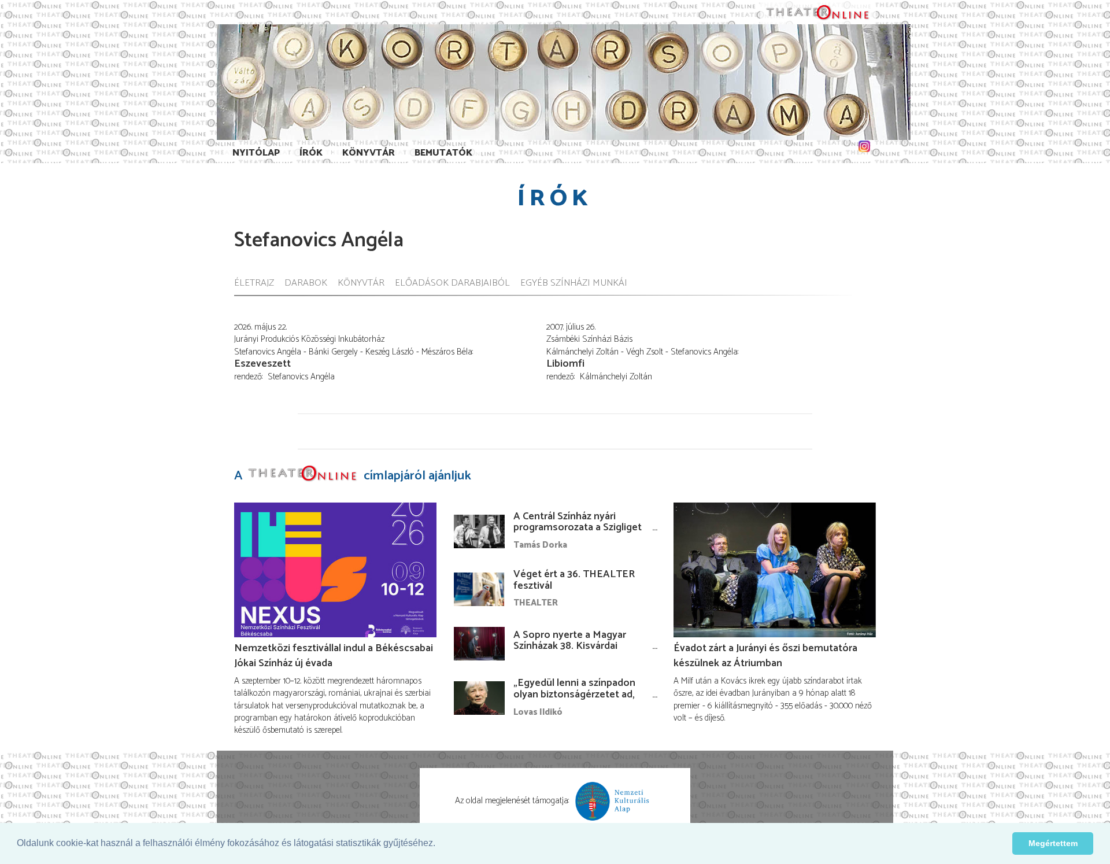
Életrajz (254, 283)
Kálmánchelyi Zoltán (616, 377)
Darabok (305, 283)
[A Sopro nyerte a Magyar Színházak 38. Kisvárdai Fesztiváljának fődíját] (479, 643)
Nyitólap (256, 153)
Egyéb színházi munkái (573, 283)
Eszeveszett (262, 363)
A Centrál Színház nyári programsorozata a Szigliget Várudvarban (577, 528)
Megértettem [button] (1053, 843)
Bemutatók (443, 153)
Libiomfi (565, 363)
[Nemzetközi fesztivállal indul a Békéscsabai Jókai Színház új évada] (335, 570)
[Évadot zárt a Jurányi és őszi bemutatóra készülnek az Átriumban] (775, 570)
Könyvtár (368, 153)
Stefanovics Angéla (301, 377)
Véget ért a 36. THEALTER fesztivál (574, 580)
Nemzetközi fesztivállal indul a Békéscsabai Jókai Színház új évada (333, 656)
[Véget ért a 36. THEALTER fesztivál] (479, 589)
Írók (311, 153)
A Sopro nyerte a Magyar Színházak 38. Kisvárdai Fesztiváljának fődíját (569, 646)
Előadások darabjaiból (452, 283)
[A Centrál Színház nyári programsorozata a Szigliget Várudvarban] (479, 531)
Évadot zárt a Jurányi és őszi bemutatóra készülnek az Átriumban (765, 656)
